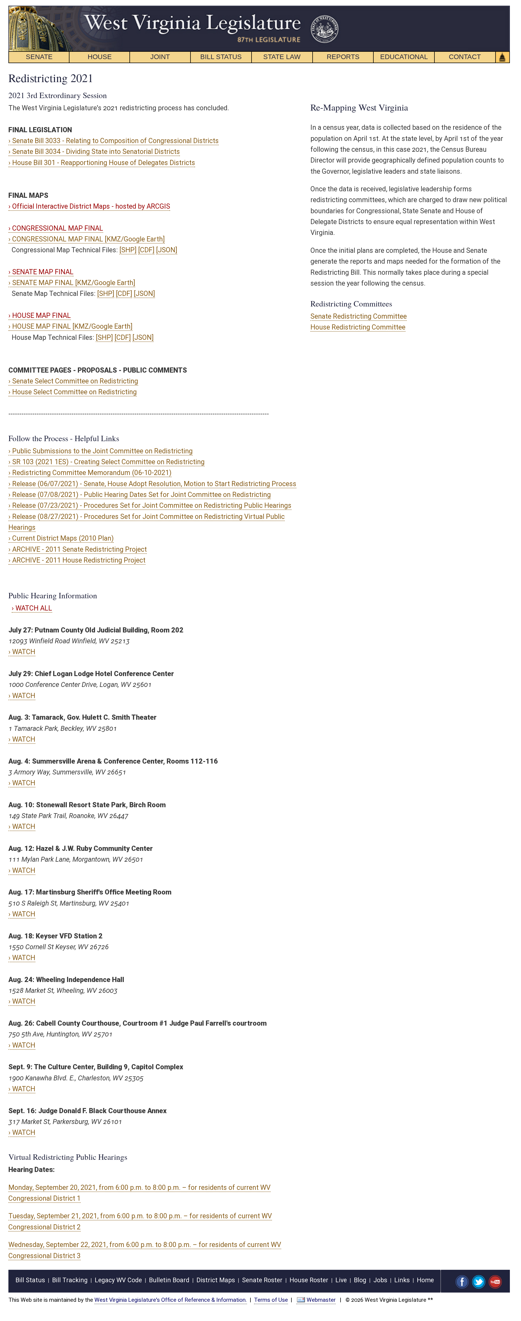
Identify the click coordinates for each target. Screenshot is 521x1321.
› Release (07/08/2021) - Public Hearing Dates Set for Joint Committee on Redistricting (139, 495)
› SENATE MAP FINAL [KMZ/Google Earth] (71, 283)
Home (425, 1280)
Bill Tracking (70, 1280)
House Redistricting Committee (357, 327)
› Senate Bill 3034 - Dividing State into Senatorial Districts (94, 152)
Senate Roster (262, 1280)
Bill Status (30, 1280)
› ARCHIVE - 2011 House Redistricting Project (76, 560)
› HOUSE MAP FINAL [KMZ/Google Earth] (70, 326)
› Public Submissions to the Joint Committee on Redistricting (100, 451)
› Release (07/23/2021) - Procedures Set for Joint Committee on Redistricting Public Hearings (149, 505)
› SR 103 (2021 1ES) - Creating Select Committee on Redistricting (106, 462)
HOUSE (100, 56)
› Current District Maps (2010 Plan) (61, 538)
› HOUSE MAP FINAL (39, 315)
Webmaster (321, 1300)
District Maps (215, 1280)
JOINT (160, 56)
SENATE (39, 56)
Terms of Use (271, 1300)
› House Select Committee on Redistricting (72, 392)
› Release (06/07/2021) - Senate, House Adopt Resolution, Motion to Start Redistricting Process (152, 484)
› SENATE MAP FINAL (41, 272)
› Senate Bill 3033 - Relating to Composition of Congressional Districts (113, 141)
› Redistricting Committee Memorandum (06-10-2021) (89, 473)
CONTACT (465, 56)
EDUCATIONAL (404, 56)
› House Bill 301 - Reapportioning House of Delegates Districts (101, 163)
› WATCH (21, 652)
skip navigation (330, 8)
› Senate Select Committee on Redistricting (73, 381)
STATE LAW (282, 56)
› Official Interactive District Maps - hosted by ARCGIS (89, 206)
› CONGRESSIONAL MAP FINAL (55, 228)
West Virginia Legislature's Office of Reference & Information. (170, 1300)
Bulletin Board (169, 1280)
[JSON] (166, 250)
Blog (360, 1280)
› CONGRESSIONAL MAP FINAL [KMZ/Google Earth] (86, 239)
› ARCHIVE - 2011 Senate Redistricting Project (77, 549)
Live (341, 1280)
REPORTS (343, 56)
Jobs (380, 1280)
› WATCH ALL (32, 608)
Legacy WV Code (118, 1280)
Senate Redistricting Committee (358, 316)
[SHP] (127, 250)
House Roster (309, 1280)
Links (402, 1280)
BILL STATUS (221, 56)
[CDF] (146, 250)
